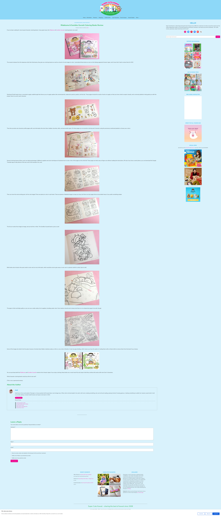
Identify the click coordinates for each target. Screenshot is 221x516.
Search (218, 36)
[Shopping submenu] (103, 17)
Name (12, 441)
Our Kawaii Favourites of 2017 (87, 482)
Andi (87, 27)
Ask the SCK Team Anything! (86, 474)
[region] (110, 512)
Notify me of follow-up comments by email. (21, 455)
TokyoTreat (188, 147)
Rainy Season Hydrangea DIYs (22, 406)
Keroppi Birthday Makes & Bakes (22, 404)
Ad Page (129, 488)
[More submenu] (138, 17)
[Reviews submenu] (97, 17)
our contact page (140, 492)
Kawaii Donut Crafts (20, 407)
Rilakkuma (52, 30)
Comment (13, 427)
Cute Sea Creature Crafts (21, 402)
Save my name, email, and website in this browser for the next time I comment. (29, 453)
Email (12, 447)
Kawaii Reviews (86, 22)
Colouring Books (78, 22)
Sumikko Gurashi (60, 30)
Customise (201, 513)
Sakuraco (192, 147)
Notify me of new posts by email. (19, 458)
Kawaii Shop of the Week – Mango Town (85, 478)
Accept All (216, 513)
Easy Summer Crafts (20, 405)
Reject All (208, 513)
